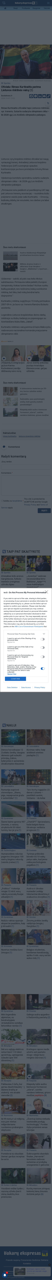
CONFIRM (15, 679)
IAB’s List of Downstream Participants (29, 626)
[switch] (43, 639)
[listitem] (26, 634)
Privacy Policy (39, 687)
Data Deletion (12, 687)
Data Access (26, 687)
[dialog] (26, 640)
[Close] (47, 592)
